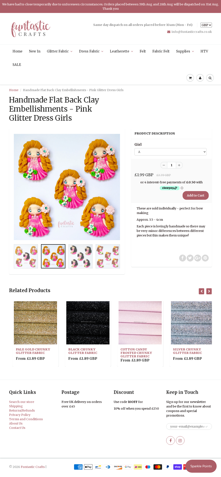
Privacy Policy (19, 415)
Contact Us (17, 428)
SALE (17, 65)
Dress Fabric (89, 51)
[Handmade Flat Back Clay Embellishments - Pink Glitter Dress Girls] (67, 187)
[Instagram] (180, 440)
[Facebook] (170, 440)
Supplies (183, 51)
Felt (143, 51)
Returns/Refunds (22, 410)
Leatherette (119, 51)
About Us (15, 423)
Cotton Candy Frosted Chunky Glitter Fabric (132, 352)
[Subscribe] (206, 426)
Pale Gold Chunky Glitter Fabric (29, 351)
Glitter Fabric (58, 51)
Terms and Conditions (26, 419)
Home (17, 51)
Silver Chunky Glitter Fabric (183, 351)
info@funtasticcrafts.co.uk (192, 32)
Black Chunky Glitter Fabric (79, 351)
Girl (138, 145)
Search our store (21, 402)
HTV (204, 51)
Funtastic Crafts (33, 467)
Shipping (16, 406)
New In (34, 51)
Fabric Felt (161, 51)
